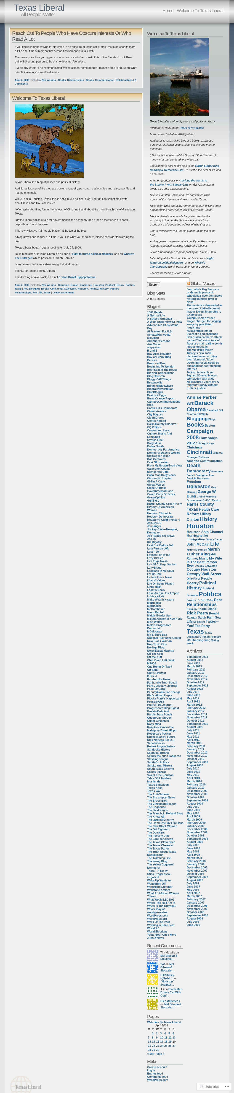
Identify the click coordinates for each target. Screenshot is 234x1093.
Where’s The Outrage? (161, 906)
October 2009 (195, 797)
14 (149, 1041)
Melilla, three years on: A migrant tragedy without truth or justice (203, 385)
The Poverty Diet (158, 835)
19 (170, 1041)
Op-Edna (152, 669)
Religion (192, 609)
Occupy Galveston (206, 566)
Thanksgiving (200, 640)
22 (153, 1045)
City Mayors (155, 414)
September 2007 (197, 877)
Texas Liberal (39, 8)
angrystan (153, 347)
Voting (215, 640)
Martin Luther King (203, 551)
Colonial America (198, 459)
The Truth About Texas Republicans (161, 853)
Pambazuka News (158, 679)
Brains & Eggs (156, 395)
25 (166, 1045)
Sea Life (37, 292)
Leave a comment (63, 292)
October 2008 (195, 835)
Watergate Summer (160, 886)
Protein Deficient (158, 711)
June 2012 (193, 695)
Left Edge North (157, 561)
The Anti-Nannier (158, 794)
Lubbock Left (155, 596)
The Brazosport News (161, 797)
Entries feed (155, 1073)
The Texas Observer (160, 845)
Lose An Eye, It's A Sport (163, 593)
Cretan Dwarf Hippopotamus (77, 277)
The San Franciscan (160, 839)
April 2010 (193, 778)
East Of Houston (157, 462)
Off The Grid (155, 653)
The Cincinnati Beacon (161, 804)
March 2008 (194, 858)
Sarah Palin (206, 617)
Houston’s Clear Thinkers (163, 519)
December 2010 (197, 752)
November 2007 (197, 870)
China (210, 443)
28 (149, 1050)
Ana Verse (154, 344)
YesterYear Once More (161, 934)
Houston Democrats (160, 516)
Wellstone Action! (158, 890)
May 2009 (193, 813)
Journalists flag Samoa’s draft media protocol (203, 291)
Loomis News (156, 590)
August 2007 (195, 880)
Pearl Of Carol (156, 689)
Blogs (211, 419)
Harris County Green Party (164, 503)
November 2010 (197, 755)
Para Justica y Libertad (162, 685)
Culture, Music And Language (159, 435)
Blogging (63, 285)
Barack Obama (200, 406)
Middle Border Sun (159, 615)
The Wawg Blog (157, 861)
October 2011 (195, 720)
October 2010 (195, 759)
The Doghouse (156, 807)
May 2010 (193, 775)
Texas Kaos (154, 788)
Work (190, 643)
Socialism (199, 621)
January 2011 (195, 749)
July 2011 (193, 730)
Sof (162, 964)
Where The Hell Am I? (161, 902)
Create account (157, 1067)
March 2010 (194, 781)
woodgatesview (157, 912)
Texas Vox (153, 791)
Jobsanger (154, 526)
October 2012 (195, 682)
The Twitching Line (159, 858)
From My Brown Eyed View (164, 465)
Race (218, 600)
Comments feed (157, 1076)
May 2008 (193, 851)
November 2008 (197, 832)
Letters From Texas (160, 577)
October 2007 (195, 873)
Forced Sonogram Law (200, 475)
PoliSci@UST (155, 701)
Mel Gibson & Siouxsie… (169, 957)
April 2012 (193, 701)
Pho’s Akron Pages (159, 695)
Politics (130, 285)
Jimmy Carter (214, 539)
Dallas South (155, 446)
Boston (210, 425)
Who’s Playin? (156, 909)
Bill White (203, 414)
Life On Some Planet (160, 583)
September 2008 (197, 838)
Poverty (191, 600)
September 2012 (197, 685)
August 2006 (195, 918)
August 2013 (195, 660)
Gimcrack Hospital (159, 478)
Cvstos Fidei (155, 440)
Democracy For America (163, 449)
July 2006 (193, 921)
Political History (114, 285)
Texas (18, 288)
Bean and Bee (156, 363)
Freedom (194, 482)
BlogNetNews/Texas (160, 389)
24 (161, 1045)
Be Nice (152, 360)
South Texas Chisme (160, 768)
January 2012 (196, 711)
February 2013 (196, 669)
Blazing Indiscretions (160, 373)
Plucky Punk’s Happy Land (164, 698)
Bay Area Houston (159, 353)
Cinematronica (156, 411)
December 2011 (197, 714)
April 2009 (193, 816)
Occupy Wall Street (204, 574)
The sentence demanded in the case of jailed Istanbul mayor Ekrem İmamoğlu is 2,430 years (204, 310)
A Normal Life (156, 315)
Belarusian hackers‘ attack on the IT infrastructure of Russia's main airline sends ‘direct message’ (205, 342)
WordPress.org (157, 918)
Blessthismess (170, 1001)
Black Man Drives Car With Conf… (171, 992)
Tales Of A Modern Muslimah (159, 780)
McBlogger (154, 602)
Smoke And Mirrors (160, 765)
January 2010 (196, 787)
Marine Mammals (197, 549)
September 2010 (197, 762)
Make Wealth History (160, 599)
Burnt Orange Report (160, 398)
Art (25, 288)
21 (149, 1045)
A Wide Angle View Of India (164, 322)
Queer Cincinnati (158, 721)
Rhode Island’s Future (161, 736)
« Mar (150, 1053)
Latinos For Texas (158, 555)
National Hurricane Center (164, 638)
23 (157, 1045)
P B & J (152, 676)
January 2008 (196, 864)
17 (161, 1041)
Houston (98, 285)
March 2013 (194, 666)
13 (174, 1037)
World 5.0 (153, 928)
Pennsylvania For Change (164, 692)
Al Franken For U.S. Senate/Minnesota (159, 333)
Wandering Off (156, 883)
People (206, 578)
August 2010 (195, 765)
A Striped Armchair (159, 318)
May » (160, 1053)
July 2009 (193, 806)
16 (157, 1041)
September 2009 (197, 800)
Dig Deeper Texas (158, 456)
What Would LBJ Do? (160, 899)
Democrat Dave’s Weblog (163, 452)
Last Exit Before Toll (160, 545)
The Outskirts (156, 832)
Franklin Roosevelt (198, 478)
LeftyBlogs (154, 567)
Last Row (153, 551)
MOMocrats (154, 631)
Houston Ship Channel (205, 532)
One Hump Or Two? (159, 666)
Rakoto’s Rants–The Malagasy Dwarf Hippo (161, 729)
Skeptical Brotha (158, 752)
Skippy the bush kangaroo (164, 756)
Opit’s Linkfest (156, 673)
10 (161, 1037)
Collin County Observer (162, 424)
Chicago (201, 443)
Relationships (75, 80)
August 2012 (195, 688)
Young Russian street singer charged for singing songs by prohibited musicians (204, 322)
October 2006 (195, 912)
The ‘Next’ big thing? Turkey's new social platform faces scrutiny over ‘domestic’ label (202, 354)
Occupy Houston (201, 569)
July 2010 (193, 768)
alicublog (153, 337)
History (208, 519)
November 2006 (197, 909)
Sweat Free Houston (160, 775)
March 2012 (194, 704)
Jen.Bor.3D (154, 523)
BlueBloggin (155, 392)
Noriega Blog (155, 647)
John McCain (198, 544)
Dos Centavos (156, 459)
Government (194, 500)
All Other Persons (158, 341)
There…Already (157, 871)
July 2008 (193, 845)
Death (193, 465)
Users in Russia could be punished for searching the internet (204, 366)
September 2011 (197, 723)
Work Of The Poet (158, 922)
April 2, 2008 (22, 80)
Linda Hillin (154, 586)
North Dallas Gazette (160, 650)
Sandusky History (158, 749)
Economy (217, 471)
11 (165, 1037)
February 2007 (196, 899)
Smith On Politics (158, 762)
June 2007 (193, 886)
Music (203, 558)
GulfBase (153, 500)
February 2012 (196, 708)
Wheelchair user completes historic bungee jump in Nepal (204, 299)
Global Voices (156, 484)
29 (153, 1050)
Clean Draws (155, 417)
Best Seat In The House (162, 369)
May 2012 (193, 698)
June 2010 (193, 771)
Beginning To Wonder (161, 366)
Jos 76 (151, 539)
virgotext (153, 877)
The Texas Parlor (158, 848)
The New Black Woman (162, 826)
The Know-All (155, 816)
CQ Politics (154, 427)
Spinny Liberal (156, 772)
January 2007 (196, 902)
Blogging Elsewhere (160, 385)
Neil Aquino (49, 80)
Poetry (193, 583)
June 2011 (193, 733)
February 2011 (196, 746)
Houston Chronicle (159, 513)
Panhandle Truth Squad (162, 682)
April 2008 (193, 854)
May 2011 (193, 736)
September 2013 (197, 656)
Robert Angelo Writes (161, 746)
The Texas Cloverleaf (161, 842)
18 (166, 1041)
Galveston (70, 288)
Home (167, 10)
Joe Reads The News (161, 535)
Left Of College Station (161, 564)
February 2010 (196, 784)
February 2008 (196, 861)
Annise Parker (201, 397)
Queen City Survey (159, 717)
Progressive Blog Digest (163, 708)
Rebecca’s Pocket (159, 733)
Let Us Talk (154, 574)
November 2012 (197, 679)
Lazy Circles (155, 558)
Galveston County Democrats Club (158, 470)
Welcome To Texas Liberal (200, 10)
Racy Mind (154, 724)
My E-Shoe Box (157, 634)
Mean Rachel (155, 612)
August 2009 (195, 803)
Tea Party (202, 626)
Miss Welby (154, 622)
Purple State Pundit (159, 714)
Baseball (212, 410)
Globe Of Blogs (157, 488)
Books (62, 80)
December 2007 (197, 867)
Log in (151, 1070)
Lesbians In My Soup (160, 570)
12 (170, 1037)
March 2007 (194, 896)
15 (153, 1041)
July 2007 (193, 883)
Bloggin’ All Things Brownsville (159, 381)
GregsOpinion (156, 497)
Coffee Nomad (156, 420)
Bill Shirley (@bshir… (167, 977)
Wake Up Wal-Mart (159, 880)
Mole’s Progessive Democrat (159, 627)
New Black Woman (159, 641)
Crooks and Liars (158, 430)
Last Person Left (158, 548)
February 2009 (196, 822)
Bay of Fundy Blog (159, 357)
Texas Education (158, 784)
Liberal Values (156, 580)
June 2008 (193, 848)
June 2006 (193, 925)
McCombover (156, 609)
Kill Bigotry (154, 542)
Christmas (194, 447)
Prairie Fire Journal (159, 705)
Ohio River (193, 578)
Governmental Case (160, 491)
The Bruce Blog (157, 800)
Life (214, 544)
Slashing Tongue (157, 759)
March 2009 (194, 819)
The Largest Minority (160, 819)
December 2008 (197, 829)
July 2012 (193, 692)
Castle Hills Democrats (162, 408)
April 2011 (193, 739)
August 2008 (195, 842)
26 (170, 1045)
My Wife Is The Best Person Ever (204, 562)
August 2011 (195, 727)
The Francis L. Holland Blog (165, 813)
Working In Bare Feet (160, 925)
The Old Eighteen (158, 829)
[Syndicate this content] (188, 283)
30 (157, 1050)
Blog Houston (156, 376)
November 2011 (197, 717)
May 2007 (193, 889)
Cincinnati (86, 285)
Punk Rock (205, 600)
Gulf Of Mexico (211, 500)
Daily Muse (154, 443)
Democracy (199, 471)
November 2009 (197, 794)
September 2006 (197, 915)
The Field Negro (157, 810)
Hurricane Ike (197, 535)
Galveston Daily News (161, 475)
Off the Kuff (154, 657)
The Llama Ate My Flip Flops (165, 823)
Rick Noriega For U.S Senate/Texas (160, 741)
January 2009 (196, 826)
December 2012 (197, 676)
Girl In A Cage (156, 481)
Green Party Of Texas (161, 494)
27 (174, 1045)
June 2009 (193, 810)
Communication (104, 80)
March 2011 (194, 743)
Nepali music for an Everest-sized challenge (202, 332)
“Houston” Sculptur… (167, 983)
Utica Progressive (159, 874)
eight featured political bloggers (92, 254)
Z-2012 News (155, 938)
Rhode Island (206, 609)
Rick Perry (197, 613)
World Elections (157, 931)
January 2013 (196, 672)
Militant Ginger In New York (164, 618)
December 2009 (197, 791)
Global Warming (206, 496)
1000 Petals (154, 312)
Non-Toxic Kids (157, 644)
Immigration (196, 539)
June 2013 (193, 663)
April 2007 (193, 893)
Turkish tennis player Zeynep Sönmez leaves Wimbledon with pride (202, 375)
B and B (152, 350)
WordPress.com (157, 915)
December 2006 (197, 905)
